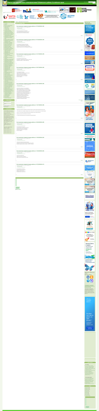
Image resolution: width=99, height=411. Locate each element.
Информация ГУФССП (8, 66)
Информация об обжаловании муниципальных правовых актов (9, 37)
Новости (6, 24)
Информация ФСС (7, 69)
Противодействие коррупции (9, 48)
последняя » (17, 188)
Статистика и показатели (8, 43)
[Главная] (4, 5)
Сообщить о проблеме (89, 328)
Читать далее (81, 99)
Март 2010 (86, 390)
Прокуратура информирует (9, 65)
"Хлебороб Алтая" (7, 73)
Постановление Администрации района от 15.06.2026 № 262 (30, 151)
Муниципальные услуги (8, 45)
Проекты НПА (7, 29)
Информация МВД (7, 67)
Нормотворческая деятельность (24, 21)
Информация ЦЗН (7, 68)
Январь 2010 (86, 388)
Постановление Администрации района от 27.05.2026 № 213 (30, 164)
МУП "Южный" (7, 96)
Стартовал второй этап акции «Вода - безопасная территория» (90, 370)
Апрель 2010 (86, 391)
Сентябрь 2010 (87, 395)
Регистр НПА (7, 28)
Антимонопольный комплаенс (9, 90)
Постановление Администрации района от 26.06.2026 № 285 (30, 122)
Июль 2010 (86, 393)
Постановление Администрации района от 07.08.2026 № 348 (30, 26)
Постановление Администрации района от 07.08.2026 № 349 (30, 39)
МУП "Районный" (7, 95)
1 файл (82, 35)
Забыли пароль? (6, 106)
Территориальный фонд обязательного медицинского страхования (9, 80)
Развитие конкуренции (8, 97)
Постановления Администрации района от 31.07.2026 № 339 (30, 54)
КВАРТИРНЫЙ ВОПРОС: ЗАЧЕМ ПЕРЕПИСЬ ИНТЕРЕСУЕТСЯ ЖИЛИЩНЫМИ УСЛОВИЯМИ (89, 381)
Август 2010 (86, 394)
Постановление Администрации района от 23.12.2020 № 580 (89, 379)
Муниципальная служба (8, 47)
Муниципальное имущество (9, 88)
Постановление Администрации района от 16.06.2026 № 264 (30, 137)
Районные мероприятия (8, 44)
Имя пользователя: (7, 101)
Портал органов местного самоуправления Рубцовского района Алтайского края (35, 2)
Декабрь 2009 (87, 387)
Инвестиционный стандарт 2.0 (9, 33)
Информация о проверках (8, 42)
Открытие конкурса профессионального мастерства (89, 383)
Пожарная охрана (7, 87)
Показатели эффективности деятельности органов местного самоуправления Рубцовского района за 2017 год (89, 373)
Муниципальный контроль (8, 89)
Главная (16, 21)
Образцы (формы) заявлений (9, 39)
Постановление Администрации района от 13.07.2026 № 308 (30, 105)
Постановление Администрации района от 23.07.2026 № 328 (30, 67)
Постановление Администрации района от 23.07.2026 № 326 (30, 83)
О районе (6, 23)
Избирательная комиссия (8, 64)
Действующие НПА (19, 28)
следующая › (17, 187)
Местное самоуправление (8, 25)
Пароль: (5, 103)
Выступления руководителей (9, 63)
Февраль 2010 (87, 389)
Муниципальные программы (9, 32)
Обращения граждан (8, 46)
